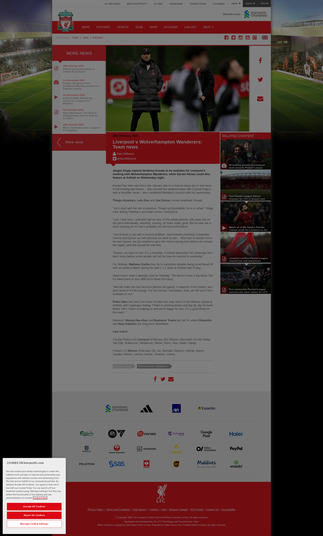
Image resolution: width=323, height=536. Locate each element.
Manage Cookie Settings (34, 524)
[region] (34, 496)
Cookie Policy (40, 498)
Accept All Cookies (34, 506)
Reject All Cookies (34, 515)
